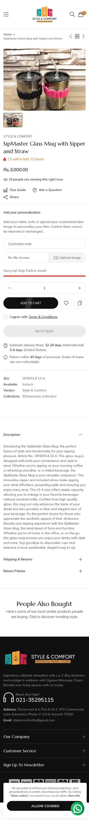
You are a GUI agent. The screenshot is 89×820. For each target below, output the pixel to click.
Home (7, 34)
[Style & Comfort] (44, 14)
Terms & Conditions (43, 317)
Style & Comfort (17, 136)
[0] (80, 14)
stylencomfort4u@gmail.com (29, 720)
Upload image (70, 258)
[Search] (72, 14)
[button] (66, 303)
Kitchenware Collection (40, 396)
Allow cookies (45, 806)
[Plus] (80, 288)
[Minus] (9, 288)
